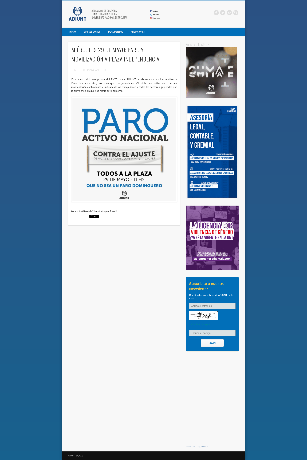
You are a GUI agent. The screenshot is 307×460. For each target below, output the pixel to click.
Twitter (222, 12)
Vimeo (229, 12)
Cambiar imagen (200, 324)
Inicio (72, 31)
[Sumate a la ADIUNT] (211, 97)
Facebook (216, 12)
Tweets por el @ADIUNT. (197, 446)
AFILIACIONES (138, 31)
